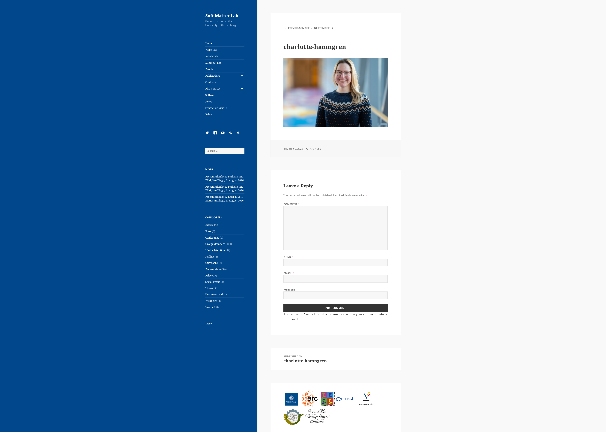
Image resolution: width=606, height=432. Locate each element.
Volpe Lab (211, 49)
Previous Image (299, 28)
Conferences (212, 82)
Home (209, 43)
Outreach (211, 263)
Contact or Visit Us (216, 108)
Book (208, 231)
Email (288, 273)
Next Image (322, 28)
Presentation (213, 269)
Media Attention (215, 250)
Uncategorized (214, 294)
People (209, 69)
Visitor (209, 307)
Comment (291, 204)
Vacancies (211, 301)
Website (289, 289)
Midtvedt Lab (213, 62)
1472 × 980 (314, 148)
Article (209, 225)
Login (208, 324)
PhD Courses (212, 88)
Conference (212, 237)
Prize (208, 275)
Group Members (215, 244)
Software (210, 95)
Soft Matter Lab (221, 15)
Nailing (209, 256)
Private (209, 114)
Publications (212, 75)
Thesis (209, 288)
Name (288, 256)
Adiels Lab (211, 56)
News (208, 101)
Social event (212, 282)
